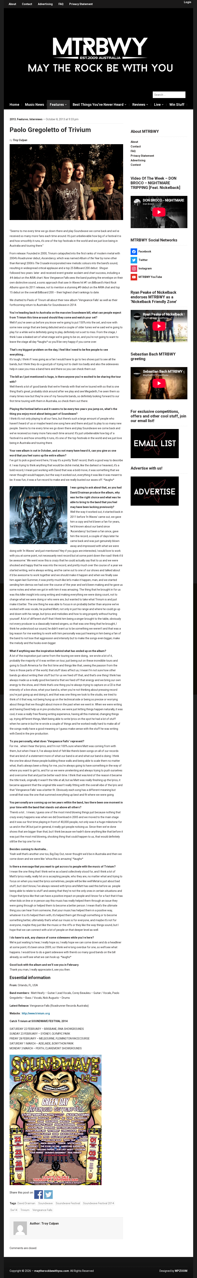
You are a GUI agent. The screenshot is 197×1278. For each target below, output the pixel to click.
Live (157, 104)
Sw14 (13, 1210)
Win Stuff (176, 104)
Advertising (45, 4)
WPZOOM (181, 1270)
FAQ (60, 4)
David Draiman (26, 1203)
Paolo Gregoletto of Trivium (50, 130)
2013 (13, 119)
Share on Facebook (38, 1194)
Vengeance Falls (42, 1210)
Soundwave (45, 1203)
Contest (136, 164)
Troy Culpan (20, 140)
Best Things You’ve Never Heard (98, 104)
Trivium (24, 1210)
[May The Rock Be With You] (100, 47)
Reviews (138, 104)
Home (14, 104)
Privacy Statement (81, 4)
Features (57, 104)
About (12, 4)
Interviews (36, 119)
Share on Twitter (48, 1194)
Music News (34, 104)
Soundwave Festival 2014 (98, 1203)
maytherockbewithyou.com (51, 1270)
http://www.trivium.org (36, 1013)
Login (187, 2)
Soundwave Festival (68, 1203)
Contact (27, 4)
